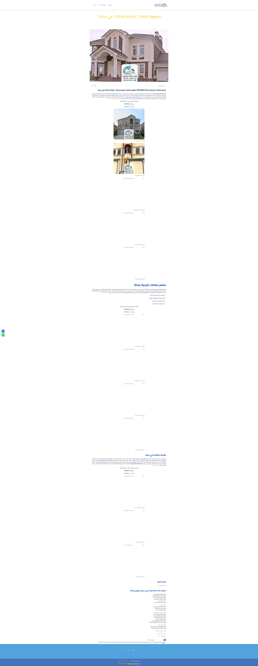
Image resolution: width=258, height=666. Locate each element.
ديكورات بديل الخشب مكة (114, 99)
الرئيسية (138, 26)
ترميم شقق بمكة (162, 625)
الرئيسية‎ (110, 5)
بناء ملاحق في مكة (161, 585)
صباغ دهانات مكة (162, 636)
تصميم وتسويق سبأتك (133, 664)
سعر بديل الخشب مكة (161, 633)
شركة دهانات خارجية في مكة (123, 642)
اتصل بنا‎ (95, 5)
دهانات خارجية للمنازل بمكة (134, 642)
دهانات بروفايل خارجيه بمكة (145, 642)
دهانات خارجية (161, 86)
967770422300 (122, 664)
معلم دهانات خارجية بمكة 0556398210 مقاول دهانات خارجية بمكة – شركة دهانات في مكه (132, 90)
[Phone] (3, 331)
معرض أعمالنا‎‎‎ (102, 5)
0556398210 (127, 104)
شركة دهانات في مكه (111, 642)
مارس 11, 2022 (151, 640)
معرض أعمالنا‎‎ (132, 26)
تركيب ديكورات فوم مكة (160, 631)
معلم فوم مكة (162, 605)
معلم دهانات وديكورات (126, 661)
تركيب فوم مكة (155, 465)
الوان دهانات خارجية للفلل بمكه (158, 642)
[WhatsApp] (3, 334)
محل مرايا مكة (104, 293)
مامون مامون (159, 640)
